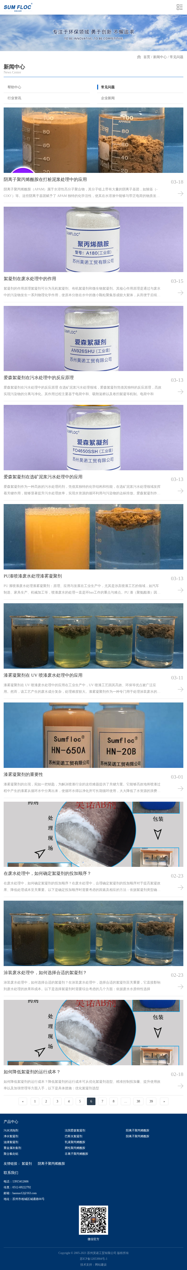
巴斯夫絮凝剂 (73, 1136)
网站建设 (101, 1264)
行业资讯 (14, 98)
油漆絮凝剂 (11, 1142)
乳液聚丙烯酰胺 (75, 1142)
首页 (146, 57)
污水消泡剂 (11, 1130)
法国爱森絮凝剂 (75, 1130)
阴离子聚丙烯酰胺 (137, 1136)
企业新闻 (108, 98)
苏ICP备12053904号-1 (93, 1259)
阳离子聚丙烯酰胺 (137, 1130)
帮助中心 (14, 87)
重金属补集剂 (12, 1148)
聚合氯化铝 (11, 1153)
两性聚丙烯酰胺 (75, 1148)
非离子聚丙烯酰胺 (76, 1153)
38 (138, 1101)
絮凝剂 (27, 1163)
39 (151, 1101)
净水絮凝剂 (11, 1136)
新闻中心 (160, 57)
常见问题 (176, 57)
